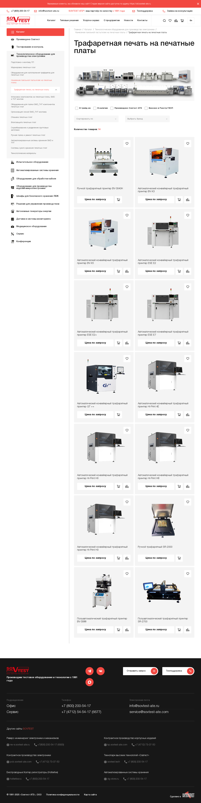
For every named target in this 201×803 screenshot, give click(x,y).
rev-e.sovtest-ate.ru (20, 745)
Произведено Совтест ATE (128, 108)
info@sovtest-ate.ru (49, 11)
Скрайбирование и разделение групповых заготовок (29, 129)
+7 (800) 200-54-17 (20, 11)
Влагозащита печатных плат (23, 122)
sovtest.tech (113, 762)
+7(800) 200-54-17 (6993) (51, 745)
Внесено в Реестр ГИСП (161, 108)
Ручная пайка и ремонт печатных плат (28, 135)
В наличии (102, 108)
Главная (77, 30)
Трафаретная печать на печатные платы (31, 90)
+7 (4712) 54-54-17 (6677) (81, 712)
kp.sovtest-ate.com (117, 745)
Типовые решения (69, 20)
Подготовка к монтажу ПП (22, 62)
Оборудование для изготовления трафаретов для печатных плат (32, 74)
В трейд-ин (85, 108)
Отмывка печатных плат (21, 117)
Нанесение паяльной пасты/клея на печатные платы (31, 81)
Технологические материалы (23, 153)
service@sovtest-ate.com (148, 712)
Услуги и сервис (91, 20)
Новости (128, 20)
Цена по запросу (95, 199)
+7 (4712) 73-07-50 (145, 745)
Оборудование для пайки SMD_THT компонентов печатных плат (33, 106)
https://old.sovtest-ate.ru (140, 4)
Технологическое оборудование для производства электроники (125, 30)
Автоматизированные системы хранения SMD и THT (32, 142)
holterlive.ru (15, 779)
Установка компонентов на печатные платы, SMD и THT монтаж (33, 98)
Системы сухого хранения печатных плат (29, 148)
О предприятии (112, 20)
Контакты (142, 20)
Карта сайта (90, 795)
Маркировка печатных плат (23, 67)
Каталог (51, 20)
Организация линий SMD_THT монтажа (28, 112)
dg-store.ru (113, 779)
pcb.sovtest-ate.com (20, 762)
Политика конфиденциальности (62, 795)
